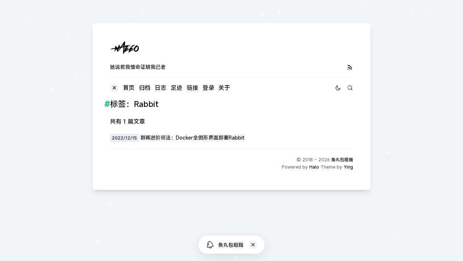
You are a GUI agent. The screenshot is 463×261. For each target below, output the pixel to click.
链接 (192, 88)
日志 (160, 88)
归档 (144, 88)
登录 (208, 88)
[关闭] (253, 244)
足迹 (176, 88)
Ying (348, 167)
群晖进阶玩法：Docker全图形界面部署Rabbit (192, 137)
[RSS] (350, 67)
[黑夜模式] (338, 87)
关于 (224, 88)
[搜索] (350, 87)
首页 (129, 88)
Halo (314, 167)
